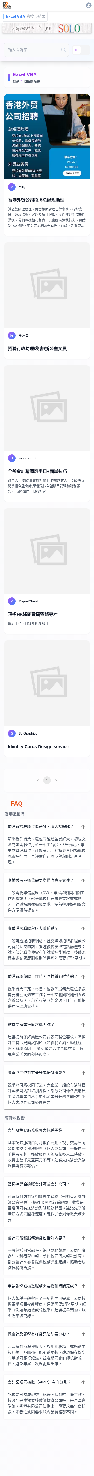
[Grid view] (77, 50)
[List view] (85, 50)
